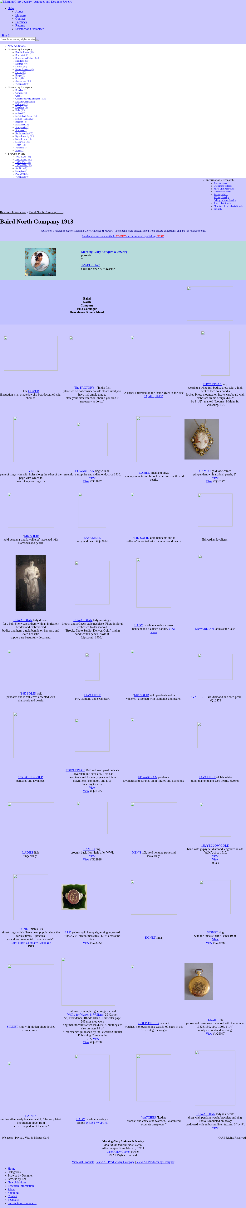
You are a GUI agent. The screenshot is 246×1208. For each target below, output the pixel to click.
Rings (20, 75)
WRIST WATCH (96, 1122)
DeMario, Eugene (25, 101)
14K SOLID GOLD (30, 777)
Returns (20, 25)
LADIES (27, 852)
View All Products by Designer (155, 1162)
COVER (33, 391)
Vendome (21, 147)
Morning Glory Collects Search (228, 206)
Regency (21, 121)
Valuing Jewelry (221, 197)
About (19, 11)
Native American (24, 69)
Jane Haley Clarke (118, 1151)
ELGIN (212, 1019)
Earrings (21, 63)
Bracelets (21, 55)
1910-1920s (23, 156)
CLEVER (28, 471)
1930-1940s (23, 159)
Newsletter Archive (222, 191)
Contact (20, 18)
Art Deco (21, 168)
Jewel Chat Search (222, 203)
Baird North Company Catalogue (31, 942)
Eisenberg (21, 107)
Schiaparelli (22, 127)
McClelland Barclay (26, 116)
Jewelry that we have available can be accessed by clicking (123, 236)
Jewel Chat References (224, 188)
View (92, 477)
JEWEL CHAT (90, 265)
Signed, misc (23, 139)
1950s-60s (23, 162)
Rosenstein (22, 124)
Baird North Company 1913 (46, 212)
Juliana (20, 113)
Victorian (22, 84)
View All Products (83, 1162)
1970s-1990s (23, 165)
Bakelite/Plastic (24, 52)
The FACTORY (84, 387)
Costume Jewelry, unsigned (30, 98)
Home (11, 1168)
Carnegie (21, 93)
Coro (19, 95)
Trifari (20, 144)
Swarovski (22, 142)
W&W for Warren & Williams (85, 1014)
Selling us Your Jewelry (225, 200)
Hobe (20, 110)
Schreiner (21, 130)
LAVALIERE (92, 537)
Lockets (21, 66)
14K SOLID (31, 536)
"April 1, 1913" (153, 396)
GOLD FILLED (148, 1023)
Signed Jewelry (24, 136)
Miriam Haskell (24, 119)
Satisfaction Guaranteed (29, 29)
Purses (20, 72)
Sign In (5, 35)
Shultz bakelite (24, 133)
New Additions (17, 45)
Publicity (218, 209)
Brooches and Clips (27, 58)
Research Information (13, 212)
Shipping (20, 15)
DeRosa (21, 104)
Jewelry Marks (221, 194)
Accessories (23, 81)
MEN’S (136, 852)
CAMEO (144, 472)
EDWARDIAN (212, 384)
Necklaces (22, 61)
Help (11, 8)
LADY (138, 625)
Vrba (19, 150)
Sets (19, 78)
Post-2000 (22, 174)
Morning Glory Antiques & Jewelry (104, 251)
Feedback (21, 22)
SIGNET (24, 929)
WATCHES (148, 1117)
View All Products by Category (115, 1162)
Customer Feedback (223, 186)
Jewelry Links (220, 183)
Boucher (20, 90)
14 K (68, 932)
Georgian (21, 171)
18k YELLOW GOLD (215, 845)
